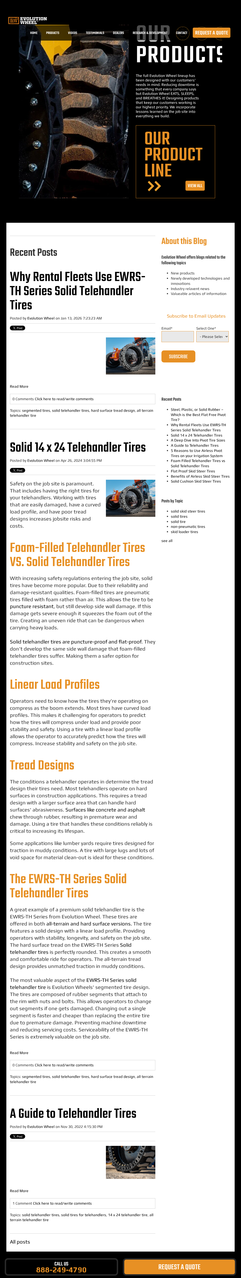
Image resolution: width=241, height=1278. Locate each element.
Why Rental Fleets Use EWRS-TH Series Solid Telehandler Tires (77, 291)
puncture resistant (32, 606)
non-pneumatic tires (188, 526)
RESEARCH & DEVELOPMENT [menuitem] (150, 33)
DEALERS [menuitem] (118, 33)
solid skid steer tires (188, 511)
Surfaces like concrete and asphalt (105, 810)
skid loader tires (184, 532)
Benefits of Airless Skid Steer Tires (200, 476)
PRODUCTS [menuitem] (52, 33)
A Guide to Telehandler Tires (73, 1114)
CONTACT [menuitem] (181, 33)
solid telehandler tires (70, 410)
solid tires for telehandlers (83, 1215)
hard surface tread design (113, 410)
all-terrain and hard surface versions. (89, 924)
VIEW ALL (195, 185)
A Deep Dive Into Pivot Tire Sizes (198, 440)
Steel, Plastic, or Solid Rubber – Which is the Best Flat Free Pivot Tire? (198, 414)
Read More (19, 386)
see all (167, 540)
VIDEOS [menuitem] (72, 33)
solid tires (179, 516)
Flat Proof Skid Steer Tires (193, 471)
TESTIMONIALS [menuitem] (95, 33)
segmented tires (36, 410)
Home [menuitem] (33, 33)
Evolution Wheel (41, 318)
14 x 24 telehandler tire (128, 1215)
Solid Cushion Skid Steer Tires (196, 481)
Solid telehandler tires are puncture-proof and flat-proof (75, 642)
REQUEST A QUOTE (211, 33)
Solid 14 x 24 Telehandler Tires (78, 448)
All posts (20, 1242)
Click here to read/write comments (64, 399)
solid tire (178, 521)
